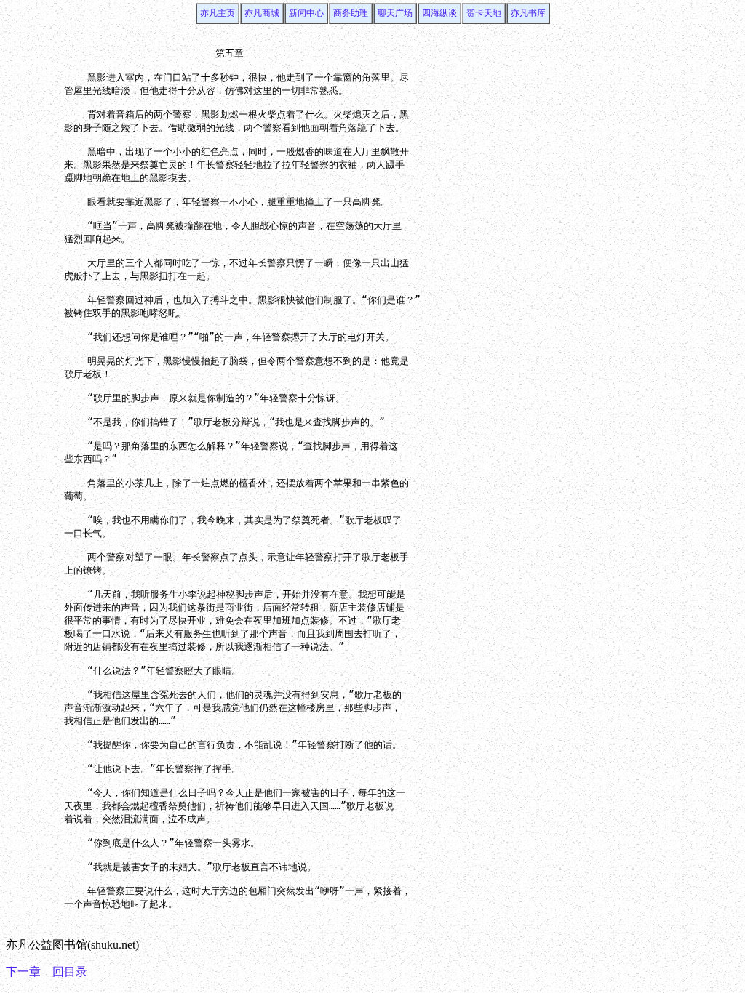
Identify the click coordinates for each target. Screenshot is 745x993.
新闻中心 (306, 13)
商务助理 (350, 13)
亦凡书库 (528, 13)
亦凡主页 (217, 13)
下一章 (23, 971)
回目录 (69, 971)
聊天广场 (395, 13)
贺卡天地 (483, 13)
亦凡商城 (261, 13)
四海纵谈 (439, 13)
